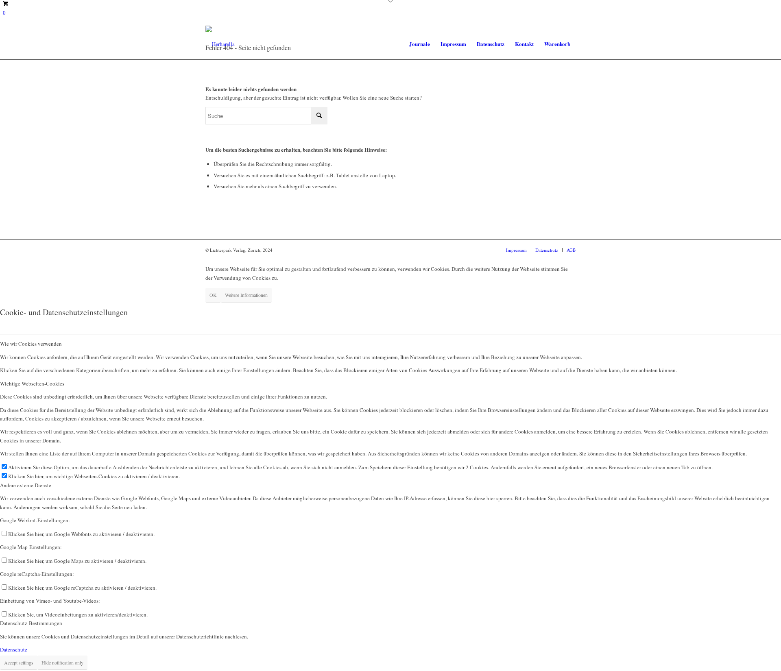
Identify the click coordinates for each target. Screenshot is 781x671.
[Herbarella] (220, 44)
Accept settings (18, 662)
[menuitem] (419, 44)
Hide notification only (62, 662)
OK (213, 295)
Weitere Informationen (246, 295)
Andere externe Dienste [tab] (25, 485)
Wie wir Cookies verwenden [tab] (31, 343)
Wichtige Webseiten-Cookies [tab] (32, 383)
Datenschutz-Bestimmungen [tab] (31, 623)
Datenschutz (13, 649)
